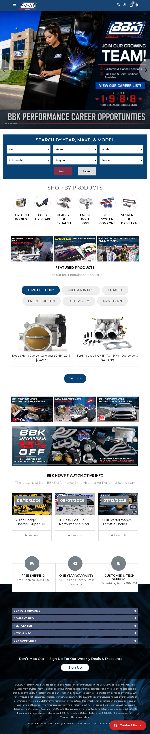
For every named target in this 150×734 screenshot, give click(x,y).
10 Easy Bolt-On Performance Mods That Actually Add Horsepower (75, 522)
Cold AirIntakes (42, 217)
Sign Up (75, 668)
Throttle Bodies (21, 217)
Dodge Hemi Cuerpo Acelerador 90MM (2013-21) (43, 355)
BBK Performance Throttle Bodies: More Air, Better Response (117, 522)
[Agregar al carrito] (48, 344)
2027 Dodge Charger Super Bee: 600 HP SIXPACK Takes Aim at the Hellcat (32, 522)
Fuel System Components (107, 219)
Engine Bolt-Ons (86, 219)
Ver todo (75, 378)
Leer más (34, 535)
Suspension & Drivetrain (129, 219)
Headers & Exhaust (64, 219)
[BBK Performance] (31, 248)
